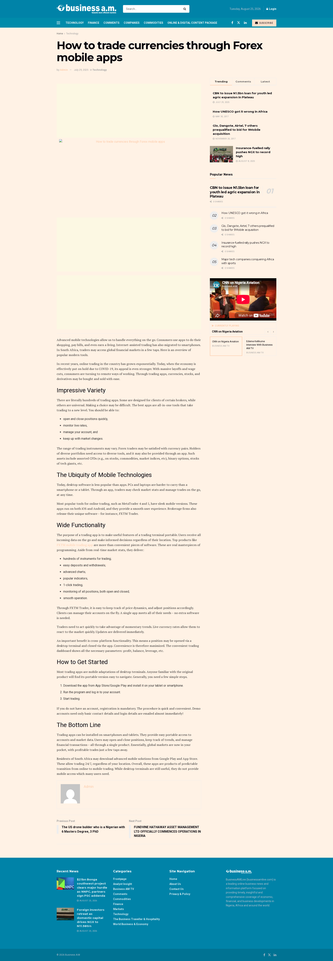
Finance (93, 22)
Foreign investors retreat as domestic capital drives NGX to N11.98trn (90, 918)
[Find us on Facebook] (232, 23)
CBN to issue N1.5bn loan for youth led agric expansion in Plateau (235, 192)
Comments (111, 22)
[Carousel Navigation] (270, 331)
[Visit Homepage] (86, 8)
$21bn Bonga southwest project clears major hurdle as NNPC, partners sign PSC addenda (92, 887)
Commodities (153, 22)
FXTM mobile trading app (75, 545)
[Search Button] (185, 9)
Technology (75, 22)
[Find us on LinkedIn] (245, 23)
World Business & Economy (130, 924)
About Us (175, 884)
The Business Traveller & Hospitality (136, 919)
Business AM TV (123, 889)
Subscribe (265, 23)
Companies (132, 22)
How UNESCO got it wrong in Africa (240, 111)
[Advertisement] (129, 111)
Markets (118, 909)
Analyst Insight (122, 884)
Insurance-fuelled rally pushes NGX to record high (253, 152)
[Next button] (273, 331)
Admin (64, 69)
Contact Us (176, 889)
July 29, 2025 (81, 69)
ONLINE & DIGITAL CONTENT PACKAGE (192, 22)
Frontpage (119, 878)
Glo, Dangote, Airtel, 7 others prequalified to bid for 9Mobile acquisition (236, 130)
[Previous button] (268, 331)
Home (60, 33)
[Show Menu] (58, 22)
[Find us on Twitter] (238, 23)
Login (272, 8)
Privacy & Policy (179, 894)
